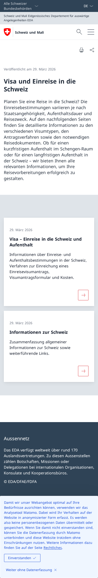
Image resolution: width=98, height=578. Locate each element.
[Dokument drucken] (81, 50)
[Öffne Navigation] (91, 32)
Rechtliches (53, 547)
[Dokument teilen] (92, 50)
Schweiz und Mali (29, 32)
